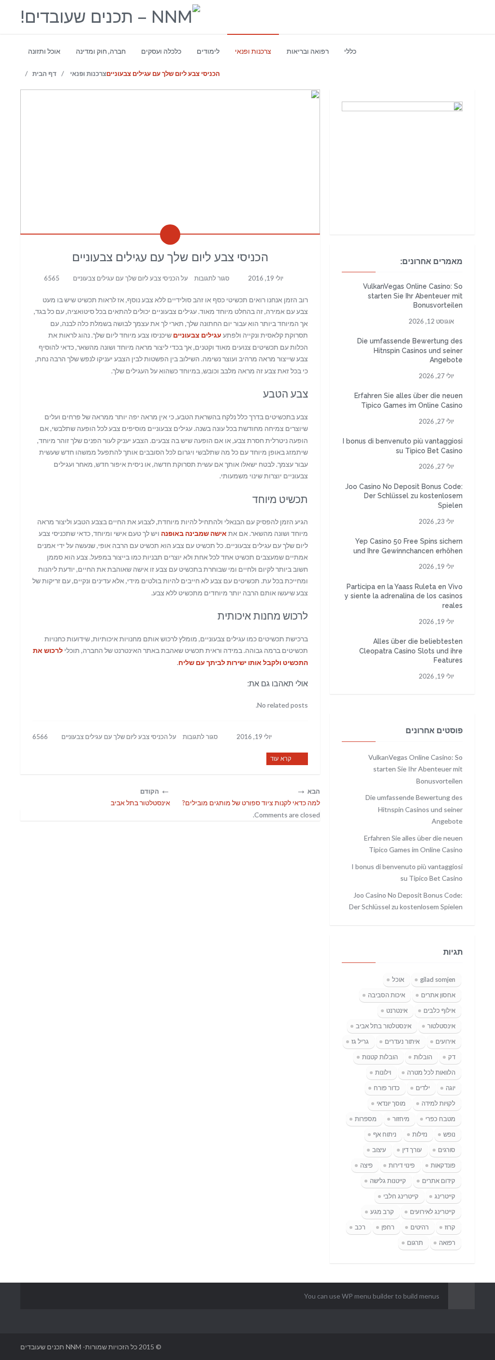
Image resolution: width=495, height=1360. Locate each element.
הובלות (423, 1057)
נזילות (419, 1134)
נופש (449, 1134)
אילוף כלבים (439, 1010)
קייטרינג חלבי (401, 1196)
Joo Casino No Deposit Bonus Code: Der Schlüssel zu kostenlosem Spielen (404, 496)
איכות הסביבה (386, 995)
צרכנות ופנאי (253, 51)
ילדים (423, 1088)
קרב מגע (382, 1211)
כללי (350, 51)
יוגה (450, 1088)
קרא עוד (280, 758)
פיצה (366, 1165)
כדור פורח (387, 1088)
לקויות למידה (438, 1103)
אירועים (445, 1041)
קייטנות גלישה (388, 1180)
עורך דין (412, 1149)
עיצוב (379, 1149)
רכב (360, 1227)
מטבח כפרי (440, 1119)
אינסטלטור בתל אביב (383, 1026)
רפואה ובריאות (308, 51)
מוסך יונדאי (391, 1103)
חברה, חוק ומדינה (101, 51)
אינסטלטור (441, 1026)
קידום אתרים (438, 1180)
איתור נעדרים (402, 1041)
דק (451, 1057)
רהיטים (419, 1227)
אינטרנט (397, 1010)
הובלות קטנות (380, 1057)
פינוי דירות (402, 1165)
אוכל (398, 979)
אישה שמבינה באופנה (194, 533)
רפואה (447, 1242)
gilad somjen (437, 979)
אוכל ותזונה (44, 51)
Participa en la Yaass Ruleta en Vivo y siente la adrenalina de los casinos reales (404, 596)
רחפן (387, 1227)
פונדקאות (443, 1165)
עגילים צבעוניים (197, 335)
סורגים (446, 1149)
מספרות (366, 1119)
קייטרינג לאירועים (432, 1211)
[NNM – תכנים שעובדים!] (110, 17)
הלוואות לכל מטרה (431, 1072)
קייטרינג (445, 1196)
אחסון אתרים (438, 995)
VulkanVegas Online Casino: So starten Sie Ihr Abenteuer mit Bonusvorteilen (413, 295)
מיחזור (401, 1119)
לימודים (208, 51)
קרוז (450, 1227)
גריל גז (360, 1041)
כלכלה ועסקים (161, 51)
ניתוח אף (384, 1134)
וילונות (383, 1072)
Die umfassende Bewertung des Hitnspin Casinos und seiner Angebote (410, 350)
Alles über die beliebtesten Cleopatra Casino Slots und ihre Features (411, 650)
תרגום (415, 1242)
